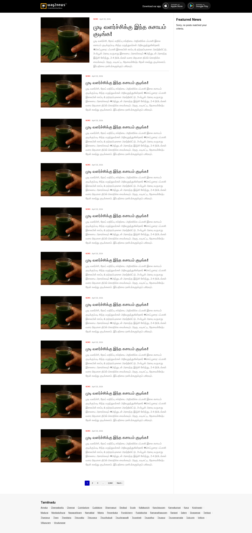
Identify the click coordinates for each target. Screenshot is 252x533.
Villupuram (46, 522)
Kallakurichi (144, 507)
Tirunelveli (136, 517)
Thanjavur (45, 517)
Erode (133, 507)
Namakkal (89, 512)
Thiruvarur (92, 517)
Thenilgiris (66, 517)
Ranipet (174, 512)
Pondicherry (127, 512)
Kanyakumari (174, 507)
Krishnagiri (197, 507)
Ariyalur (44, 507)
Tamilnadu (48, 502)
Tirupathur (149, 517)
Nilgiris (101, 512)
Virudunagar (59, 522)
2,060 (110, 483)
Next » (119, 483)
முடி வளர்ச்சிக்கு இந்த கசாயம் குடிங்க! (129, 30)
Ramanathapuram (158, 512)
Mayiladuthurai (58, 512)
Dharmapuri (110, 507)
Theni (55, 517)
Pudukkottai (141, 512)
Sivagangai (195, 512)
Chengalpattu (57, 507)
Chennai (71, 507)
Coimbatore (83, 507)
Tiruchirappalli (122, 517)
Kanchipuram (159, 507)
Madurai (44, 512)
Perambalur (112, 512)
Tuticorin (190, 517)
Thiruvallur (79, 517)
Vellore (201, 517)
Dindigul (123, 507)
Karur (186, 507)
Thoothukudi (106, 517)
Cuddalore (97, 507)
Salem (184, 512)
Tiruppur (161, 517)
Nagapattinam (75, 512)
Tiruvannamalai (176, 517)
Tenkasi (207, 512)
